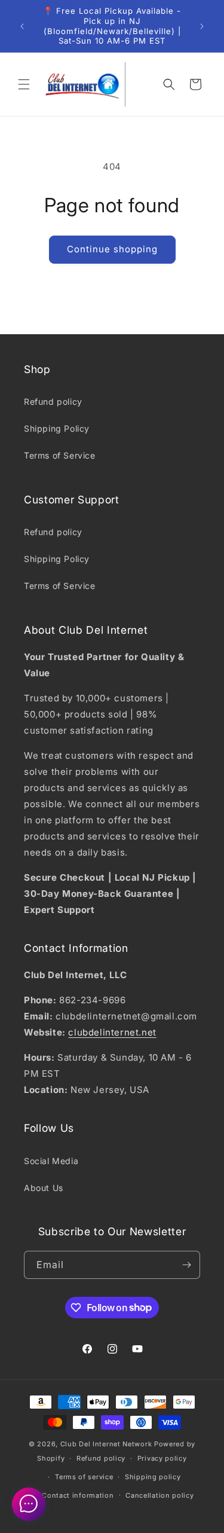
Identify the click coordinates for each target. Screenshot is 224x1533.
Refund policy (53, 401)
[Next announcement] (202, 26)
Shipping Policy (57, 428)
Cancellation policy (159, 1495)
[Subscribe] (186, 1265)
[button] (24, 84)
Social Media (51, 1161)
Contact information (77, 1495)
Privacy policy (162, 1458)
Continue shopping (112, 249)
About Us (43, 1188)
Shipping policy (153, 1477)
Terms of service (84, 1477)
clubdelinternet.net (112, 1032)
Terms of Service (60, 455)
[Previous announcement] (22, 26)
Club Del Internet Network (106, 1444)
